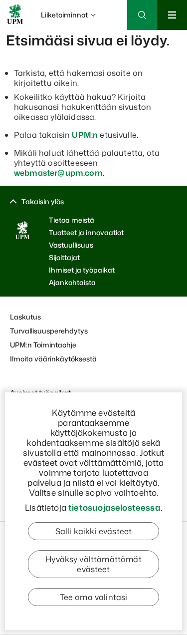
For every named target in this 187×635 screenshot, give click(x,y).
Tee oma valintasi (94, 597)
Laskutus (25, 316)
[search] (93, 45)
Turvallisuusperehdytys (49, 330)
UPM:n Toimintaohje (43, 344)
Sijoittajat (64, 257)
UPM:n (85, 134)
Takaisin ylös (42, 201)
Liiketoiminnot (64, 14)
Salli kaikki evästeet (93, 531)
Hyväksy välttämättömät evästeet (93, 564)
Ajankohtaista (72, 282)
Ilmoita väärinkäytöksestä (53, 358)
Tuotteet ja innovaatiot (86, 232)
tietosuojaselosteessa (114, 507)
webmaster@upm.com (58, 172)
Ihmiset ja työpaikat (82, 270)
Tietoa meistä (71, 220)
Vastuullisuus (71, 245)
